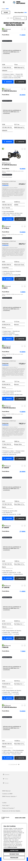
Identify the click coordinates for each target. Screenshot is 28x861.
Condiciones (5, 185)
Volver (6, 12)
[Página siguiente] (16, 764)
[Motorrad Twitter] (3, 778)
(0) (8, 18)
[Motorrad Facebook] (3, 774)
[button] (8, 159)
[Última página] (18, 764)
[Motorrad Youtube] (3, 783)
